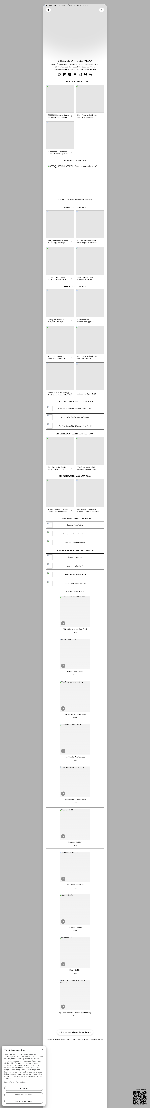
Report (63, 1039)
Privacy (68, 1039)
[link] (59, 74)
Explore (74, 1039)
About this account (83, 1039)
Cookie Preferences (53, 1039)
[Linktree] (48, 10)
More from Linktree (97, 1039)
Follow (75, 632)
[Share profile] (101, 10)
